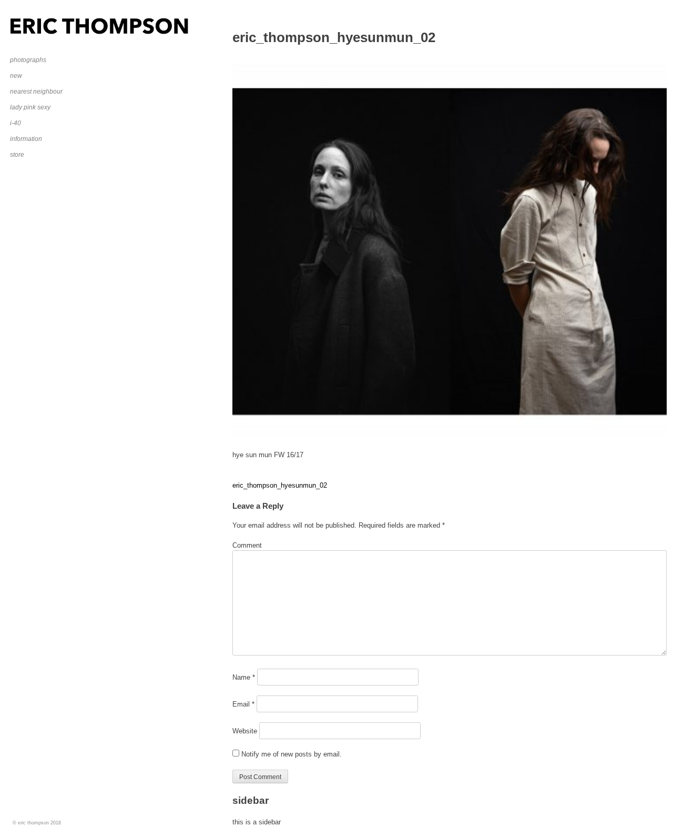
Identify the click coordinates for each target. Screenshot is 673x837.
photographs (28, 60)
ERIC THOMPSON (39, 23)
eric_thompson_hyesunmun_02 (279, 485)
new (16, 75)
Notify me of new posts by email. (291, 754)
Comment (247, 545)
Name (243, 677)
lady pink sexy (30, 107)
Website (244, 731)
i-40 (15, 123)
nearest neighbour (36, 91)
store (17, 154)
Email (243, 704)
